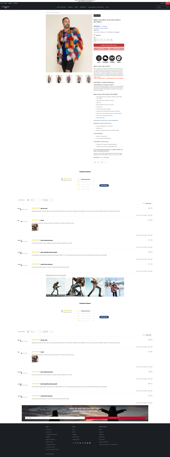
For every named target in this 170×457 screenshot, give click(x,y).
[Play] (69, 43)
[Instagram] (78, 443)
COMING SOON (75, 439)
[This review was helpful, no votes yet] (148, 215)
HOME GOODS (75, 437)
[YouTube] (90, 443)
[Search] (167, 7)
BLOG (2, 3)
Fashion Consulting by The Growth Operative (108, 444)
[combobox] (35, 200)
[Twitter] (88, 443)
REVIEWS (101, 432)
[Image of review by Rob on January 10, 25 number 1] (35, 227)
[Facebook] (76, 443)
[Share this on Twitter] (95, 162)
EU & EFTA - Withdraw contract (52, 449)
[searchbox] (22, 199)
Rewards (10, 3)
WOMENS (74, 434)
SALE (73, 429)
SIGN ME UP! (115, 417)
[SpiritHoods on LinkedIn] (80, 443)
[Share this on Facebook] (98, 162)
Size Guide (98, 35)
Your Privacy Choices (50, 446)
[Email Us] (73, 443)
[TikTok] (85, 443)
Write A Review (104, 185)
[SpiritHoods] (5, 7)
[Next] (91, 43)
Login (163, 3)
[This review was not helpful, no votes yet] (151, 215)
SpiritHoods (51, 453)
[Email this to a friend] (105, 162)
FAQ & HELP (48, 429)
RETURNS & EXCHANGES (51, 434)
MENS (73, 432)
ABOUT (5, 3)
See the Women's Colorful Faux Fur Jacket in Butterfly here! (106, 120)
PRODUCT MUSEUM (103, 441)
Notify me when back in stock (109, 45)
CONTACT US (49, 432)
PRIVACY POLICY (49, 441)
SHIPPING (48, 437)
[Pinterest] (83, 443)
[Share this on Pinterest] (102, 162)
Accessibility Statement (50, 444)
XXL (111, 39)
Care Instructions (105, 123)
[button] (62, 7)
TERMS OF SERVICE (50, 439)
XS (95, 39)
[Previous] (47, 43)
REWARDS (101, 434)
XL (107, 39)
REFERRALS (15, 3)
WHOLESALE (102, 439)
